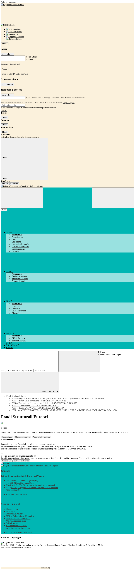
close (4, 210)
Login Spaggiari (68, 103)
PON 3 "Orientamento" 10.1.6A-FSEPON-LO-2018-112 (35, 405)
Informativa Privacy (14, 514)
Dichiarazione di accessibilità (18, 518)
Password (30, 59)
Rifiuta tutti (22, 437)
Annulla (5, 184)
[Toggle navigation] (22, 198)
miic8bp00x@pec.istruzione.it (34, 487)
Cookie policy (12, 509)
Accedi (4, 44)
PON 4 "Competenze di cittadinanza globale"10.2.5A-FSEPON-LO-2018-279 (44, 403)
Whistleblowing (13, 523)
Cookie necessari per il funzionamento (17, 456)
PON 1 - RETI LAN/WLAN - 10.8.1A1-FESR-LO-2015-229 (38, 408)
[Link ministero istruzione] (12, 4)
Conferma (14, 184)
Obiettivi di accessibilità (16, 521)
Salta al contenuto (8, 2)
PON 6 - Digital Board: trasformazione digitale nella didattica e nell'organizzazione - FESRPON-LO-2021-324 (58, 398)
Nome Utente (31, 57)
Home (102, 352)
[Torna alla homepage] (67, 186)
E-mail (29, 97)
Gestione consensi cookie (16, 525)
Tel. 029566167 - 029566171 (22, 483)
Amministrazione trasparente (18, 528)
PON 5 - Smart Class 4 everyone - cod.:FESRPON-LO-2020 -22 (39, 401)
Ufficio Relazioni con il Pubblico (20, 516)
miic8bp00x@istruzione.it (33, 485)
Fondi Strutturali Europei (16, 396)
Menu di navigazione (50, 391)
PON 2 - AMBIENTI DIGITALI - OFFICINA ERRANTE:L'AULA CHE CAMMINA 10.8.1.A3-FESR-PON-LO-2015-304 (64, 410)
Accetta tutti (41, 437)
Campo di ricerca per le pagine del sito (17, 370)
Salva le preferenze (21, 461)
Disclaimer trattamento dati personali (16, 547)
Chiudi (4, 118)
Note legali (10, 511)
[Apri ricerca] (113, 198)
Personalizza (7, 437)
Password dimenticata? (10, 64)
